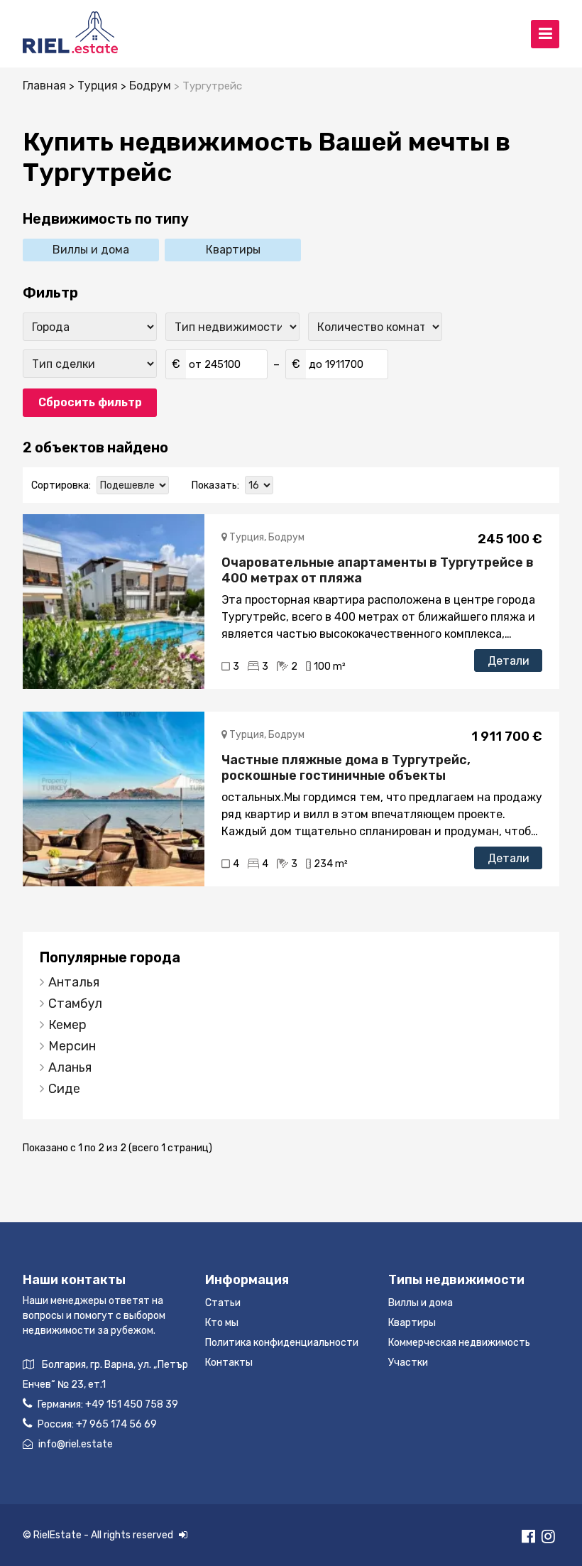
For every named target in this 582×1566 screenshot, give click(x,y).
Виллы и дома (91, 249)
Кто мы (221, 1323)
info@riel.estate (75, 1444)
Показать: (215, 485)
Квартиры (233, 249)
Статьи (223, 1303)
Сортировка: (61, 485)
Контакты (229, 1362)
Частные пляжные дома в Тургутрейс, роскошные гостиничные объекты (346, 767)
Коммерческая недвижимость (459, 1343)
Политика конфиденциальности (281, 1343)
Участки (408, 1362)
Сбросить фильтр (90, 402)
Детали (508, 661)
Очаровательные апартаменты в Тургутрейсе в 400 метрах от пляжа (377, 570)
